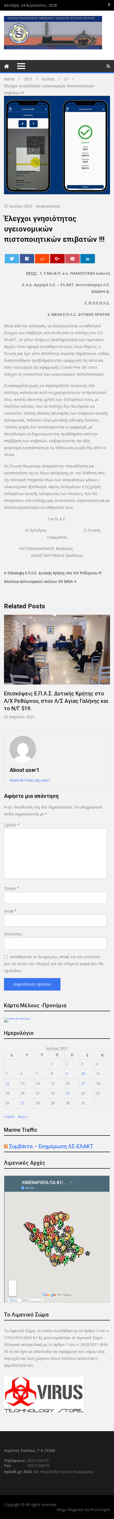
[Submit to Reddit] (42, 258)
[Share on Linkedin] (87, 258)
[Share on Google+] (57, 258)
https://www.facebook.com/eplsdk (109, 5)
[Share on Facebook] (27, 258)
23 (68, 1093)
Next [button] (106, 670)
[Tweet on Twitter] (12, 258)
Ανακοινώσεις (48, 206)
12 (7, 1084)
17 (83, 1084)
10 (83, 1074)
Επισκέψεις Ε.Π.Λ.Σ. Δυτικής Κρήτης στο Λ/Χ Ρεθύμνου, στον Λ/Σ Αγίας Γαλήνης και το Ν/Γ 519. (56, 701)
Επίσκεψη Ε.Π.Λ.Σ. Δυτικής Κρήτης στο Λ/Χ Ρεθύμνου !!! (54, 572)
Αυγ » (23, 1116)
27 (22, 1103)
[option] (57, 667)
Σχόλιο (12, 824)
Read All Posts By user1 (30, 780)
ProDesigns (100, 1509)
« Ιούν (9, 1116)
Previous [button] (7, 670)
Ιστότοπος (13, 933)
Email (10, 911)
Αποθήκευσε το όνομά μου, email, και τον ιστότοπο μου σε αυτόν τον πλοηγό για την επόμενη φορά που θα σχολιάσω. (53, 963)
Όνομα (11, 888)
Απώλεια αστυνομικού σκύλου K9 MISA (38, 581)
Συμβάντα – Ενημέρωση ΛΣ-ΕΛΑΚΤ (51, 1146)
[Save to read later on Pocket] (72, 258)
